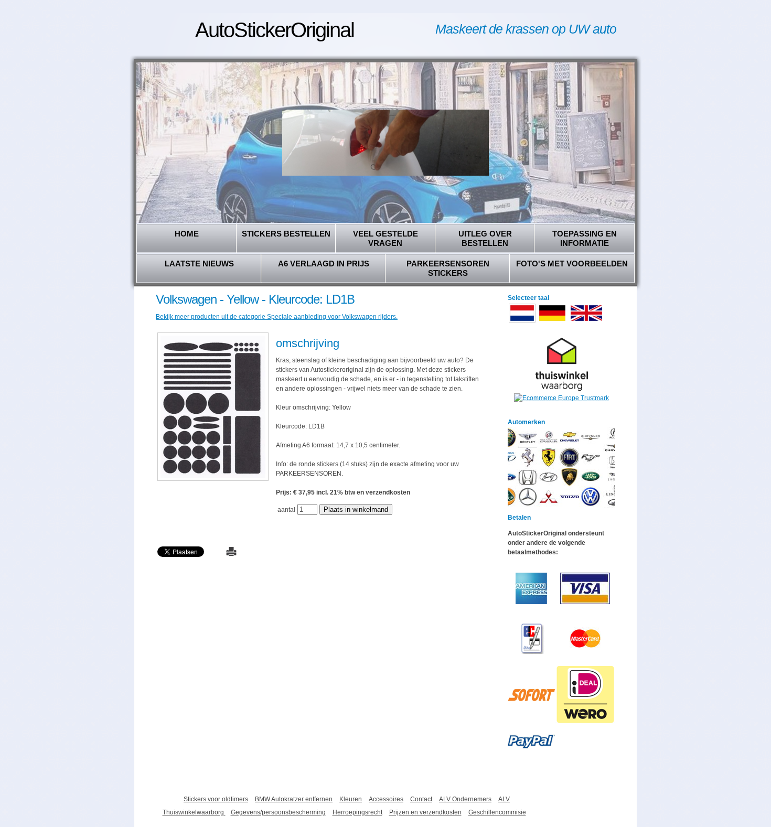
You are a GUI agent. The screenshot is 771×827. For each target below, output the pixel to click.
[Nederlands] (522, 321)
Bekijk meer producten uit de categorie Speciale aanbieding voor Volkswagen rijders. (277, 316)
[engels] (586, 321)
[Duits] (552, 321)
